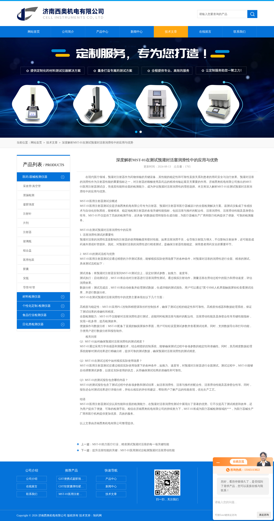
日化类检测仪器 (33, 324)
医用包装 (28, 259)
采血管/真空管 (32, 186)
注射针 (27, 213)
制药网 (97, 515)
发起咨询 (264, 514)
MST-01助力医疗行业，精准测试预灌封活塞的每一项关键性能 (130, 444)
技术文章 (171, 31)
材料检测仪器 (31, 296)
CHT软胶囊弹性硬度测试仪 (72, 486)
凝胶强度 (28, 204)
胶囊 (26, 269)
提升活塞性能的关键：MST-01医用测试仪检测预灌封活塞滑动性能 (133, 450)
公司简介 (68, 31)
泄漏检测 (28, 195)
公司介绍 (31, 478)
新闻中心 (137, 31)
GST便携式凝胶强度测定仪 (72, 478)
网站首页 (34, 31)
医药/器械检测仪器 (34, 176)
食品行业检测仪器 (34, 315)
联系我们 (239, 31)
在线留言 (205, 31)
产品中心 (102, 31)
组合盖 (27, 250)
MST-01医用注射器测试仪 (72, 494)
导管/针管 (29, 287)
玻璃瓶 (27, 241)
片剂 (26, 222)
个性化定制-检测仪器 (36, 305)
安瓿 (26, 278)
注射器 (27, 232)
